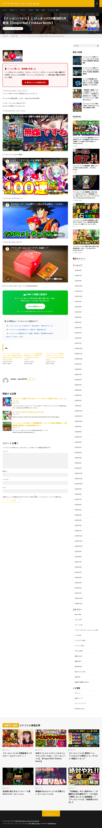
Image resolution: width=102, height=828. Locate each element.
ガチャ (77, 619)
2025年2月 (78, 338)
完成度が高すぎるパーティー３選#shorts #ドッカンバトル (16, 792)
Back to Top (51, 814)
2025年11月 (78, 291)
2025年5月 (78, 322)
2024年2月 (78, 400)
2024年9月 (78, 364)
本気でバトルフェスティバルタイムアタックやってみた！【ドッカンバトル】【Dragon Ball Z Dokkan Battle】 (50, 757)
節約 (76, 677)
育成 (37, 10)
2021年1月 (78, 593)
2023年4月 (78, 452)
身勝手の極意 (17, 28)
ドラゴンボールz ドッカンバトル (85, 630)
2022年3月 (78, 520)
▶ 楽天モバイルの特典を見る (35, 82)
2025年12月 (78, 286)
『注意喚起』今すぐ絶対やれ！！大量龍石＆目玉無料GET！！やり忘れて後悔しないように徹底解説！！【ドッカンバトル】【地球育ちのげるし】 (83, 796)
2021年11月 (78, 541)
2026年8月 (78, 270)
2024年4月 (78, 390)
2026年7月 (78, 275)
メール (5, 479)
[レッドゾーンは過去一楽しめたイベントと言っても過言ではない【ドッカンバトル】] (7, 401)
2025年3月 (78, 333)
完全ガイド (13, 10)
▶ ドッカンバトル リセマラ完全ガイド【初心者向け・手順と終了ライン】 (30, 326)
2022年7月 (78, 499)
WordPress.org (79, 708)
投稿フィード (79, 698)
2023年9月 (78, 426)
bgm (76, 614)
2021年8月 (78, 556)
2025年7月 (78, 312)
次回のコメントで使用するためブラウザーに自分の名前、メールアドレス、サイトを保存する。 (33, 497)
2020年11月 (78, 603)
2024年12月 (78, 348)
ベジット (77, 645)
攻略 (43, 10)
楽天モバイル (79, 672)
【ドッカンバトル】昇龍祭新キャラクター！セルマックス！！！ (17, 754)
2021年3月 (78, 583)
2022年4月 (78, 515)
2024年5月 (78, 385)
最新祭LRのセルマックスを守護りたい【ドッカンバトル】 (50, 792)
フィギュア (78, 640)
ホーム (5, 10)
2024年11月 (78, 353)
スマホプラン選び (53, 10)
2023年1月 (78, 468)
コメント (5, 451)
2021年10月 (78, 546)
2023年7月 (78, 437)
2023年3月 (78, 458)
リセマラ (23, 10)
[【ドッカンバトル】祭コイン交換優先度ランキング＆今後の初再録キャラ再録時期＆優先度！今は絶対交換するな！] (7, 426)
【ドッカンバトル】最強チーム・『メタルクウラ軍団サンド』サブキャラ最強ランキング (83, 756)
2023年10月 (78, 421)
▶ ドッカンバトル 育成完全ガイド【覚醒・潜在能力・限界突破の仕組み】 (30, 333)
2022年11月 (78, 478)
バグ (76, 226)
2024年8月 (78, 369)
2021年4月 (78, 577)
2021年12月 (78, 536)
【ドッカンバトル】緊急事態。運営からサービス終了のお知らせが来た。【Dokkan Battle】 (86, 167)
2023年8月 (78, 432)
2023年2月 (78, 463)
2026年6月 (78, 281)
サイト (5, 487)
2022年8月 (78, 494)
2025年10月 (78, 296)
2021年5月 (78, 572)
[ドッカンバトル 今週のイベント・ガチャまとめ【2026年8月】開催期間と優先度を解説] (77, 60)
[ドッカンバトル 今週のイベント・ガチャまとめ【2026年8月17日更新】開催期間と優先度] (77, 71)
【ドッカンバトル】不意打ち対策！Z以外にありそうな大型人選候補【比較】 (91, 105)
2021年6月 (78, 567)
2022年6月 (78, 504)
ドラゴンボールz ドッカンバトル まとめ (27, 821)
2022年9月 (78, 489)
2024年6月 (78, 379)
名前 (5, 471)
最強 (76, 172)
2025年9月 (78, 301)
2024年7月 (78, 374)
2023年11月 (78, 416)
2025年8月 (78, 307)
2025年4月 (78, 327)
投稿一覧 (30, 379)
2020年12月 (78, 598)
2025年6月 (78, 317)
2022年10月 (78, 484)
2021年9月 (78, 551)
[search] (97, 45)
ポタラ (77, 651)
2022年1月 (78, 530)
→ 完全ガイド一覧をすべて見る (13, 337)
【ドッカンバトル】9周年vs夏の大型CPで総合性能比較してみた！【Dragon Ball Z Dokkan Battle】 (86, 248)
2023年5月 (78, 447)
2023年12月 (78, 411)
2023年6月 (78, 442)
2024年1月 (78, 405)
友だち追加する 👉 (35, 306)
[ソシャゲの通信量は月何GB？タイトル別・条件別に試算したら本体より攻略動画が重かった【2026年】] (77, 82)
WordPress (52, 823)
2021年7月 (78, 562)
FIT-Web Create (34, 823)
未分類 (77, 666)
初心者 (31, 10)
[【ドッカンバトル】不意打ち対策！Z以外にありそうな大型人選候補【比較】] (77, 107)
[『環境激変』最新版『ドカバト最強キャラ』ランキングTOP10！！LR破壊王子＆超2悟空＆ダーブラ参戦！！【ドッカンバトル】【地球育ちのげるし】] (77, 93)
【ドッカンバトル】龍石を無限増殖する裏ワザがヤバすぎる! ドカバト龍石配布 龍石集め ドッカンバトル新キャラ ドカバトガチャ (86, 222)
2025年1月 (78, 343)
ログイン (77, 693)
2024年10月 (78, 359)
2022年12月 (78, 473)
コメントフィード (80, 703)
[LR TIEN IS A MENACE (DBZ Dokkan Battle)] (7, 415)
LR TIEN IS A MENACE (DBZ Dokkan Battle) (28, 412)
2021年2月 (78, 588)
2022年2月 (78, 525)
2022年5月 (78, 510)
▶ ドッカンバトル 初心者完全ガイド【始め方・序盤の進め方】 (27, 329)
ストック (77, 625)
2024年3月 (78, 395)
